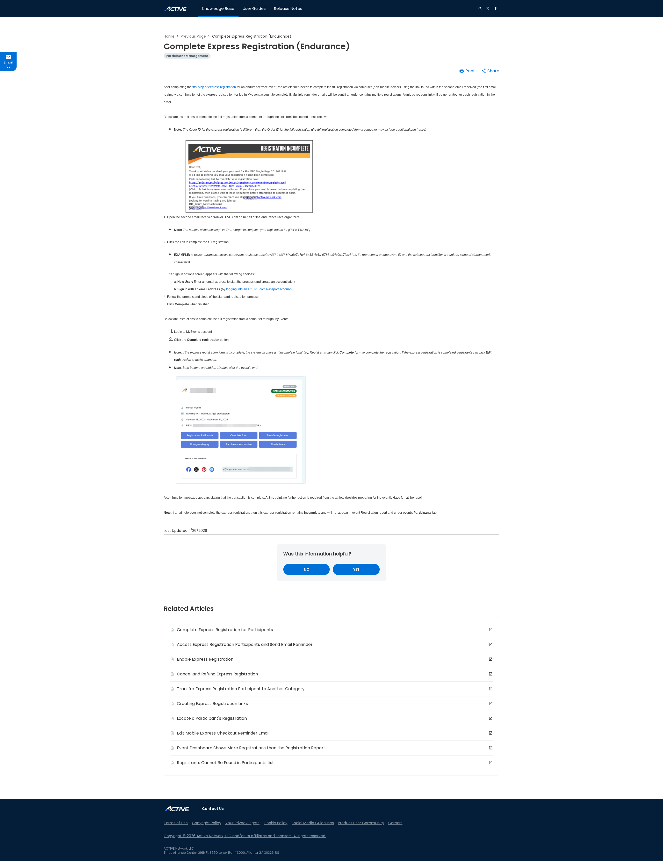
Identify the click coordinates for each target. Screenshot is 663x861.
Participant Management (187, 56)
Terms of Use (176, 822)
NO (306, 569)
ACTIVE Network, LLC (179, 848)
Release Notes (288, 8)
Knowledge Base (218, 8)
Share (493, 71)
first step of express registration (214, 87)
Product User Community (361, 822)
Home (169, 36)
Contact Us (213, 808)
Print (470, 71)
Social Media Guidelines (313, 822)
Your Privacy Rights (242, 822)
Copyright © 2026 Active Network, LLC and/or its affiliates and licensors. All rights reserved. (245, 835)
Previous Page (193, 36)
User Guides (254, 8)
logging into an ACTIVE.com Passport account (258, 289)
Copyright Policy (206, 822)
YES (356, 569)
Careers (395, 822)
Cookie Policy (275, 822)
